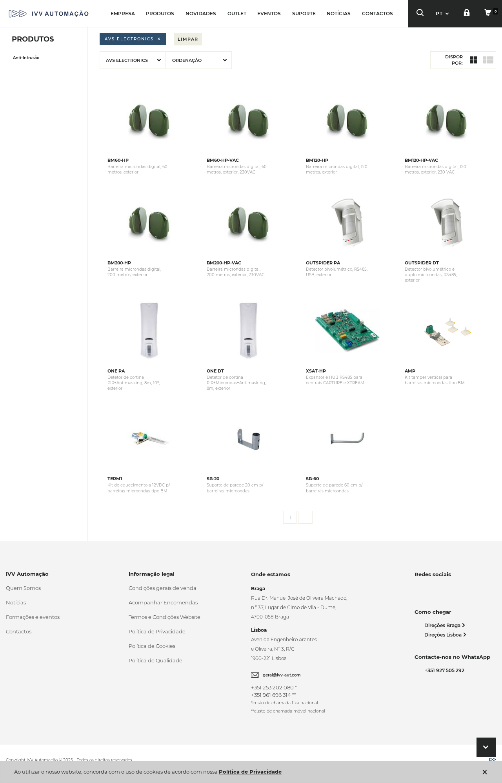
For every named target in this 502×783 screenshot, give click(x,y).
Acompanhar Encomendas (163, 602)
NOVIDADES (201, 13)
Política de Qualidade (155, 660)
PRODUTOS (160, 13)
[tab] (45, 58)
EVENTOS (269, 13)
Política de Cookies (152, 646)
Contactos (18, 631)
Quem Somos (23, 588)
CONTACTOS (377, 13)
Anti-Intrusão (26, 57)
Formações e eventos (33, 617)
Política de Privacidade (157, 631)
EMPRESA (123, 13)
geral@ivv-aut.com (282, 675)
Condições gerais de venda (162, 588)
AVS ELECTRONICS (129, 39)
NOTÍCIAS (339, 13)
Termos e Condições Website (164, 617)
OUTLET (236, 13)
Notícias (16, 602)
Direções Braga (443, 625)
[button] (443, 13)
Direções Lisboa (443, 635)
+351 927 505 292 (443, 670)
